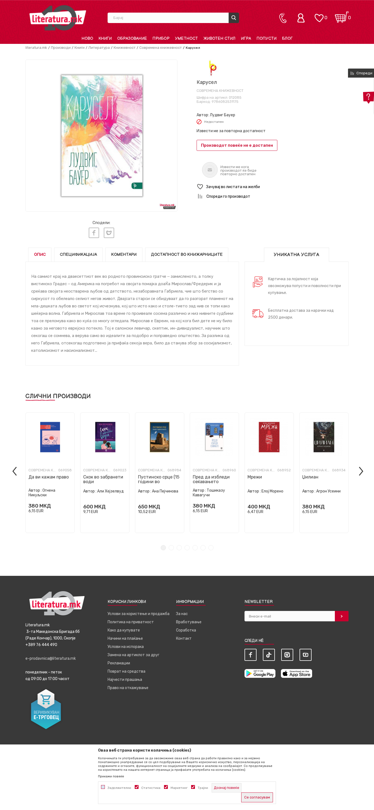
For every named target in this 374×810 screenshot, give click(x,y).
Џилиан (310, 477)
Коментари (124, 254)
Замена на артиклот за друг (133, 655)
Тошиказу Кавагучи (209, 492)
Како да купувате (124, 630)
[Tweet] (109, 232)
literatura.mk (36, 48)
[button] (273, 187)
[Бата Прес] (212, 68)
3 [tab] (179, 547)
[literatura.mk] (57, 17)
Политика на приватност (131, 622)
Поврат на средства (126, 671)
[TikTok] (268, 654)
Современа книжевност (160, 48)
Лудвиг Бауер (222, 115)
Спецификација (78, 254)
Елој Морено (272, 491)
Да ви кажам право (48, 477)
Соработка (186, 630)
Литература (99, 48)
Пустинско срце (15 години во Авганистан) (158, 482)
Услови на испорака (126, 646)
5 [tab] (195, 547)
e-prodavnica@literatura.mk (50, 658)
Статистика (150, 787)
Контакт (184, 638)
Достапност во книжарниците (187, 254)
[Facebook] (94, 232)
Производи (61, 48)
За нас (182, 613)
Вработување (189, 622)
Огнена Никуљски (41, 492)
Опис (40, 254)
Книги (79, 48)
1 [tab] (163, 547)
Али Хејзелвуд (110, 491)
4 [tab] (187, 547)
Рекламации (119, 663)
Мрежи (255, 477)
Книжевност (125, 48)
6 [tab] (203, 547)
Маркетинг (179, 787)
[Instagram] (287, 654)
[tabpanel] (50, 472)
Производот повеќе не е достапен (237, 145)
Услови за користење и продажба (138, 613)
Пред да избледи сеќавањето (211, 479)
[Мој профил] (302, 18)
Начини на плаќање (125, 638)
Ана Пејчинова (165, 491)
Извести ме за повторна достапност (231, 131)
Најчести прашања (125, 679)
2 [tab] (171, 547)
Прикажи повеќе (111, 776)
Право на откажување (128, 688)
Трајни (203, 787)
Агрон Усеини (328, 491)
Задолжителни (119, 787)
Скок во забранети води (103, 479)
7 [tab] (211, 547)
